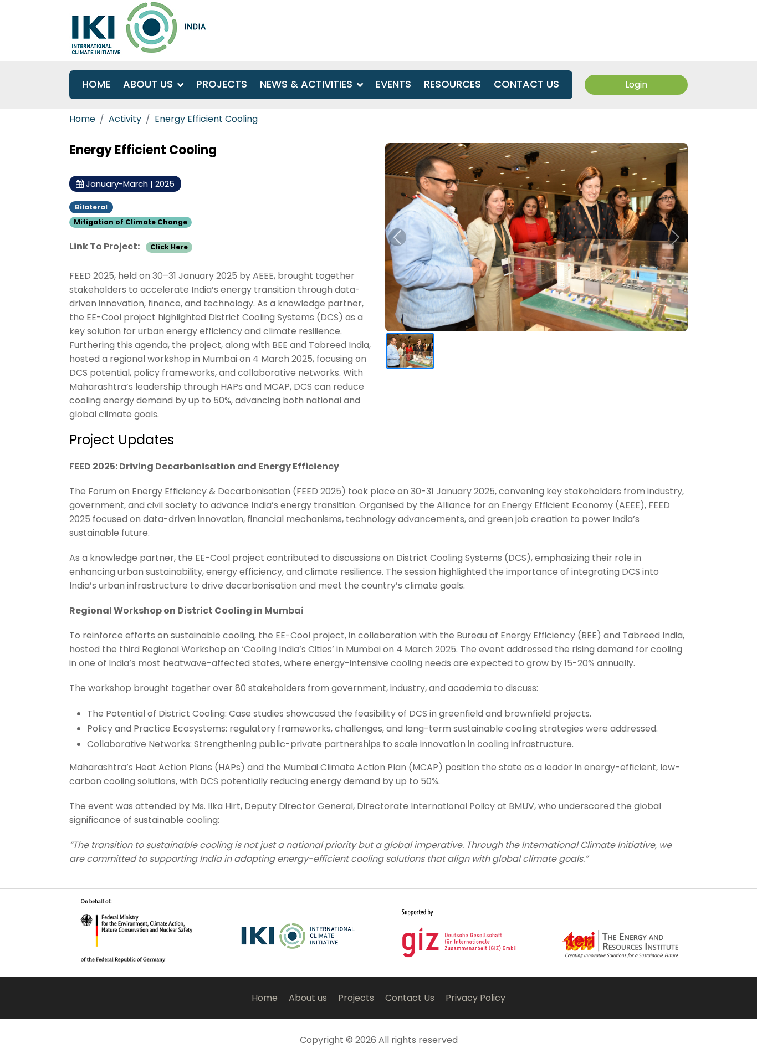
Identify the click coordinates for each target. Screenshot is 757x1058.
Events (393, 84)
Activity (125, 119)
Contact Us (409, 997)
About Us (148, 84)
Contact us (526, 84)
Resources (452, 84)
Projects (221, 84)
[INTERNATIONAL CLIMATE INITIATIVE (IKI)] (138, 27)
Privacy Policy (475, 997)
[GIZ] (137, 940)
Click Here (169, 247)
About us (308, 997)
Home (96, 84)
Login (636, 84)
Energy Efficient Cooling (206, 119)
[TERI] (620, 948)
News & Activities (306, 84)
